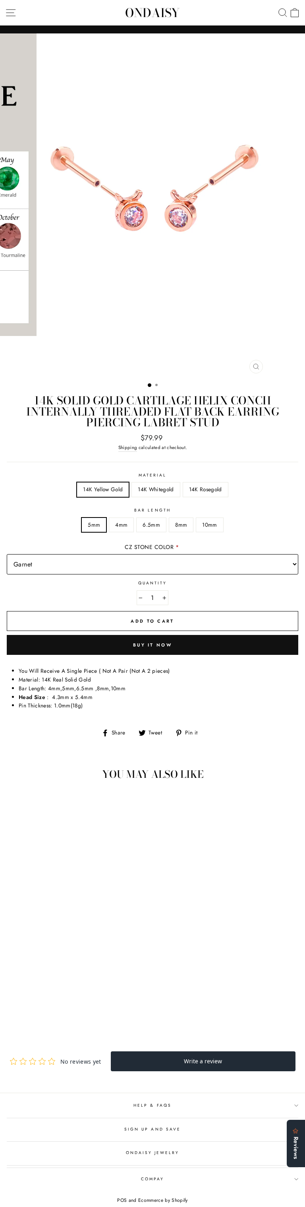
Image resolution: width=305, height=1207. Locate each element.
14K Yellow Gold (103, 489)
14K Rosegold (205, 489)
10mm (209, 525)
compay (152, 1179)
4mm (121, 525)
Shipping (127, 447)
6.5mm (151, 525)
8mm (181, 525)
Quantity (152, 583)
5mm (94, 525)
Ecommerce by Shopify (163, 1200)
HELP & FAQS (152, 1105)
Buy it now (152, 645)
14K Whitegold (156, 489)
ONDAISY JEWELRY (153, 1153)
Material (152, 475)
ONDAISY (152, 13)
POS (122, 1200)
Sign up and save (152, 1129)
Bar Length (152, 510)
